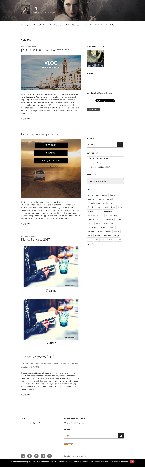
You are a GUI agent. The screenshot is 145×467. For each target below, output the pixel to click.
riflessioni (102, 227)
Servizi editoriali (56, 25)
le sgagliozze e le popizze (65, 105)
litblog (99, 219)
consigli (110, 199)
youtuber (91, 244)
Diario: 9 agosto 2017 (35, 239)
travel (90, 236)
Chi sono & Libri (39, 25)
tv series (98, 236)
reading (113, 223)
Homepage (25, 25)
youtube (118, 240)
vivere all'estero (106, 240)
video (90, 240)
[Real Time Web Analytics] (68, 444)
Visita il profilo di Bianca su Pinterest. (100, 93)
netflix (90, 223)
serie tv (108, 232)
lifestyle (91, 219)
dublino (105, 203)
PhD (106, 223)
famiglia (91, 207)
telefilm (116, 232)
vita (96, 240)
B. (36, 8)
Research (87, 25)
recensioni (92, 227)
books (112, 195)
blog (97, 195)
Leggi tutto (26, 119)
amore (90, 195)
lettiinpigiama (93, 215)
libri (102, 215)
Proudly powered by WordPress (75, 456)
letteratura (108, 211)
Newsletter (110, 25)
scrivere (100, 232)
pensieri (98, 223)
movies (118, 219)
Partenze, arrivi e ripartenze (39, 134)
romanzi (111, 227)
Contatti (98, 25)
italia (120, 207)
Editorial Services (73, 25)
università (107, 236)
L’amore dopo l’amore (94, 163)
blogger (104, 195)
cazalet (101, 199)
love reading (108, 219)
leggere (98, 211)
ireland (105, 207)
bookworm (92, 199)
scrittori (91, 232)
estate (113, 203)
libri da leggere (111, 215)
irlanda (112, 207)
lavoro (90, 211)
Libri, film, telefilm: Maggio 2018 (98, 167)
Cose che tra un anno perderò (97, 159)
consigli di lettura (94, 203)
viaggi (116, 236)
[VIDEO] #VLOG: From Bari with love (45, 50)
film (98, 207)
